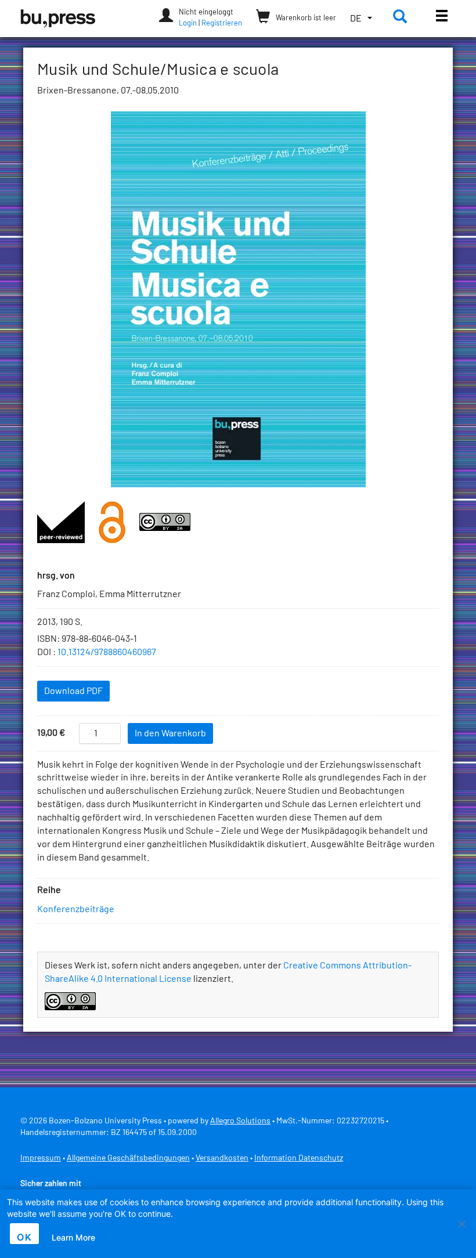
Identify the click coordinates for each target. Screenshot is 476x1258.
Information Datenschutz (298, 1158)
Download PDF (73, 691)
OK (24, 1237)
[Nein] (461, 1224)
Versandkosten (222, 1158)
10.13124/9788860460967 (106, 652)
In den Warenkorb (170, 733)
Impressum (40, 1158)
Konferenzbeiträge (75, 909)
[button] (361, 19)
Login (188, 23)
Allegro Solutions (240, 1121)
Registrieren (221, 23)
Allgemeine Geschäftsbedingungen (128, 1158)
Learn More (73, 1237)
